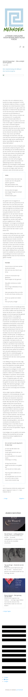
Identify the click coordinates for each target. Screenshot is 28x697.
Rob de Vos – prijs (7, 672)
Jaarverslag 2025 (7, 631)
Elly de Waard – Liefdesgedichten (13, 534)
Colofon (5, 655)
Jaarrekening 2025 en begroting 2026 (12, 627)
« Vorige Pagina (7, 611)
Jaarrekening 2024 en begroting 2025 (12, 635)
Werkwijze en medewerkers (10, 646)
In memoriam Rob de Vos (9, 667)
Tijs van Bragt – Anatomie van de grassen (14, 565)
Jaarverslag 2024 (7, 640)
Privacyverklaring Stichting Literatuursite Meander (13, 660)
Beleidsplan (6, 651)
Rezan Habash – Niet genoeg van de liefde (12, 595)
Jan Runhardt (19, 690)
